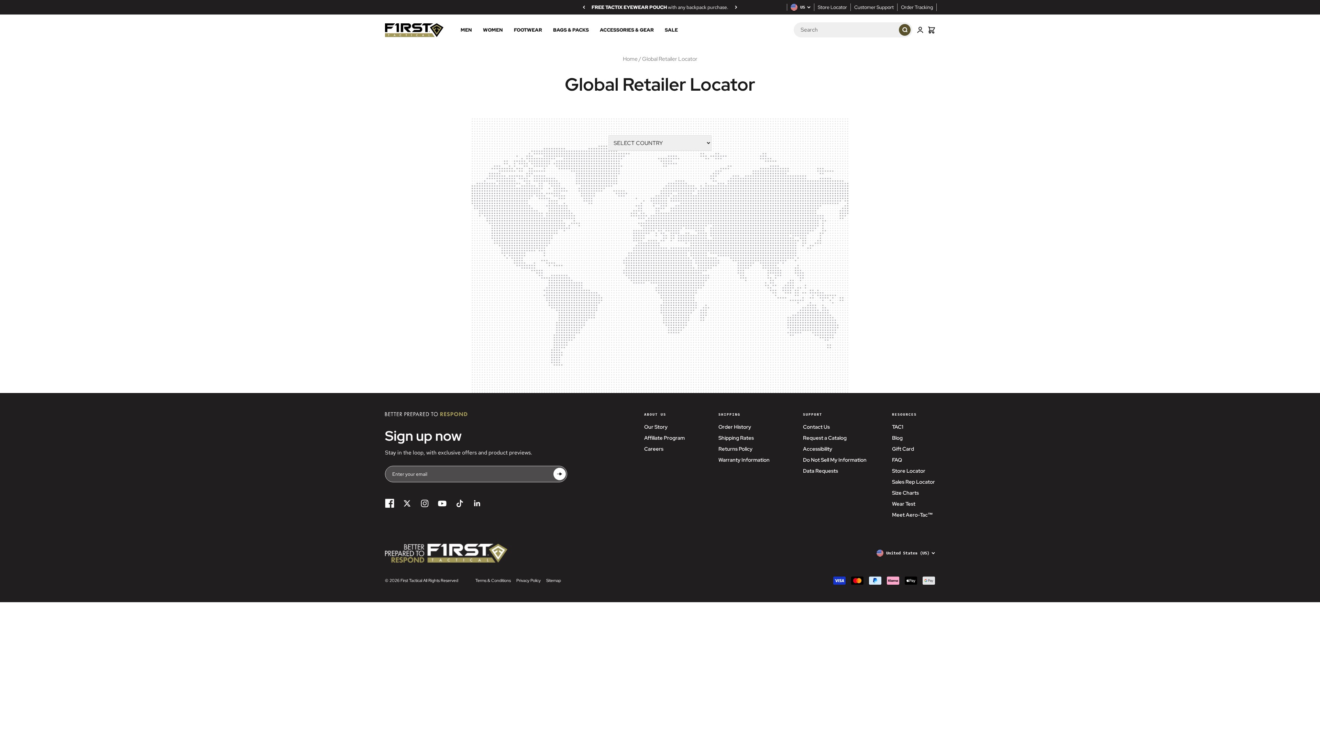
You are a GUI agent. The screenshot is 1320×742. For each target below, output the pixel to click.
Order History (734, 427)
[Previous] (584, 7)
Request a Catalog (825, 438)
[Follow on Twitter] (407, 503)
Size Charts (905, 493)
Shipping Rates (736, 438)
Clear (886, 30)
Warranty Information (744, 460)
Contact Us (816, 427)
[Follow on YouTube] (442, 503)
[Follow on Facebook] (389, 503)
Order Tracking (917, 7)
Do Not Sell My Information (835, 460)
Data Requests (820, 471)
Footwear (528, 30)
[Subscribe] (559, 474)
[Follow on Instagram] (424, 503)
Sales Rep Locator (913, 482)
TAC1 (897, 427)
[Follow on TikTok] (459, 503)
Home (630, 59)
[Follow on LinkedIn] (477, 503)
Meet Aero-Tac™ (912, 514)
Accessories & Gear (627, 30)
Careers (653, 449)
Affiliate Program (664, 438)
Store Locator (832, 7)
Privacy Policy (528, 580)
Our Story (656, 427)
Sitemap (553, 580)
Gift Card (903, 449)
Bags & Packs (571, 30)
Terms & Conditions (493, 580)
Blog (897, 438)
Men (466, 30)
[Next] (736, 7)
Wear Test (903, 504)
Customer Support (874, 7)
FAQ (897, 460)
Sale (671, 30)
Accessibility (817, 449)
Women (493, 30)
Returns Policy (735, 449)
